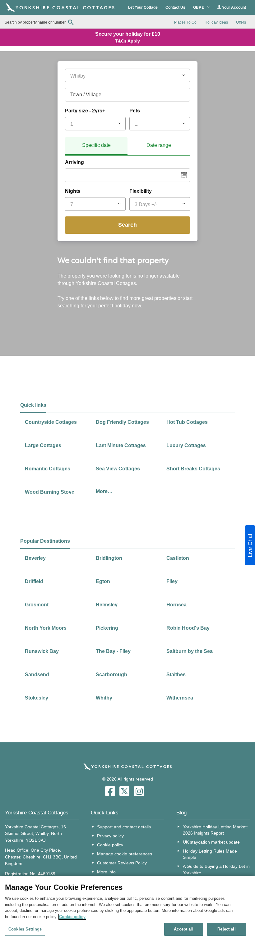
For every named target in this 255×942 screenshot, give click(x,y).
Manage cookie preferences (124, 853)
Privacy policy (110, 835)
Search (127, 225)
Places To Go (185, 22)
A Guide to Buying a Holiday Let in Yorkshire (216, 869)
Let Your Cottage (143, 7)
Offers (241, 22)
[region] (127, 909)
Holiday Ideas (216, 22)
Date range (158, 145)
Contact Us (175, 7)
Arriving (74, 162)
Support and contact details (124, 826)
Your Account (233, 7)
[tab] (96, 146)
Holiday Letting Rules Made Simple (210, 854)
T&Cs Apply (127, 40)
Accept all (183, 929)
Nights (73, 191)
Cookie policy (110, 844)
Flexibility (140, 191)
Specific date (96, 145)
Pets (134, 110)
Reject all (226, 929)
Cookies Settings (25, 929)
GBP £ (199, 7)
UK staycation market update (211, 842)
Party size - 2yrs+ (85, 110)
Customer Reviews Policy (122, 862)
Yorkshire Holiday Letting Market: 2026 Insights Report (215, 830)
